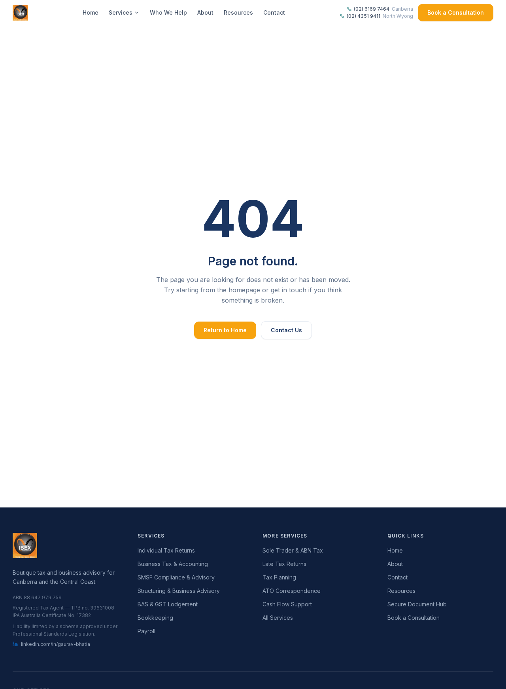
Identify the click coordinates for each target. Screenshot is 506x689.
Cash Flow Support (287, 604)
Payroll (146, 631)
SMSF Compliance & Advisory (176, 577)
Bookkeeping (155, 617)
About (205, 12)
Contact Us (286, 330)
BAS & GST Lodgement (168, 604)
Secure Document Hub (417, 604)
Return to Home (225, 330)
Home (90, 12)
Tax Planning (279, 577)
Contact (274, 12)
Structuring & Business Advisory (179, 590)
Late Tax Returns (284, 563)
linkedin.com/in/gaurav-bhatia (55, 644)
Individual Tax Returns (166, 550)
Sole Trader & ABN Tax (292, 550)
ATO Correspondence (291, 590)
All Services (277, 617)
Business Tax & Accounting (173, 563)
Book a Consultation (455, 12)
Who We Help (168, 12)
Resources (238, 12)
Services (120, 12)
